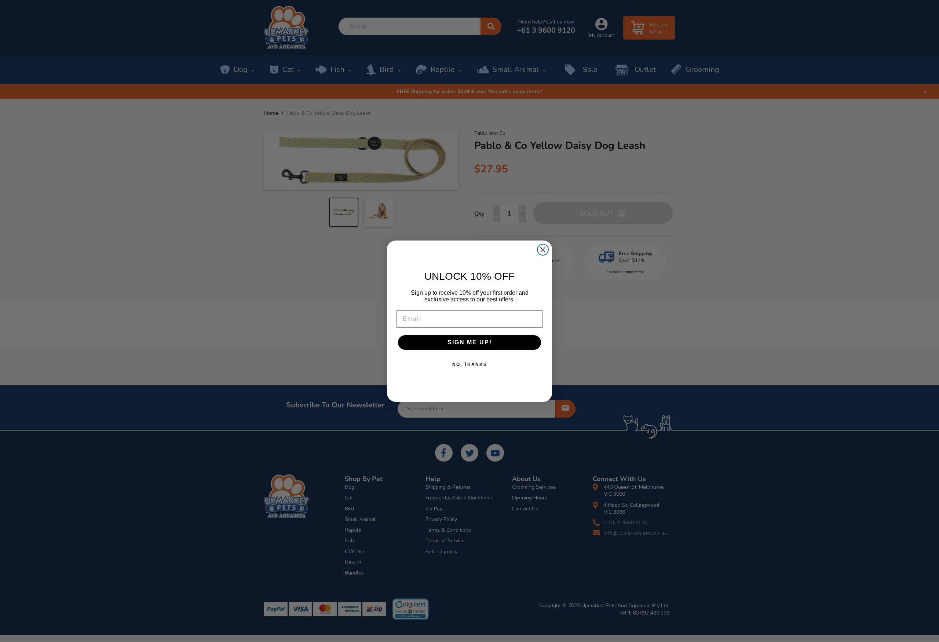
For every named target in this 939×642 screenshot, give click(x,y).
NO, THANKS (469, 364)
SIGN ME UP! (469, 342)
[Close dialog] (542, 249)
